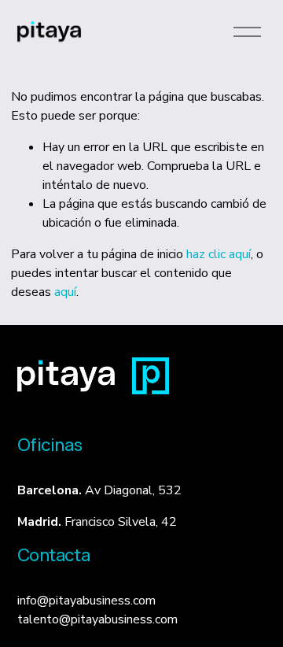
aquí (65, 292)
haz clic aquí (218, 254)
